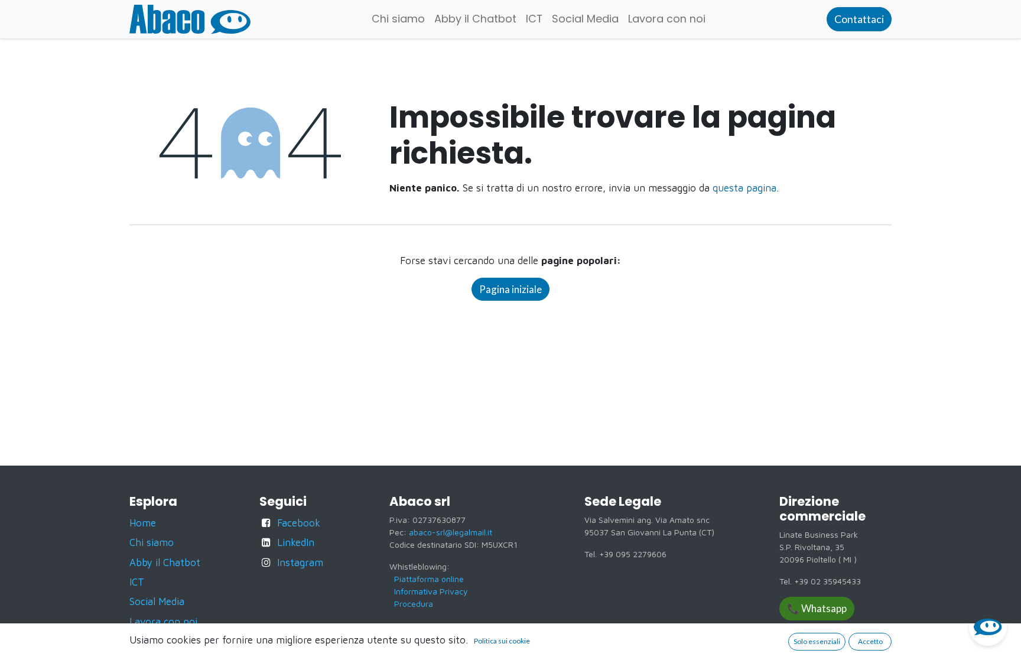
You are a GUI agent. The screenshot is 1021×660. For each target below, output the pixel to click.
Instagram (300, 562)
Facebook (298, 523)
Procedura (413, 604)
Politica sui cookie (502, 640)
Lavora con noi (163, 622)
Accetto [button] (870, 641)
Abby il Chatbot (164, 562)
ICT (136, 582)
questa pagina (744, 188)
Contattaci (859, 18)
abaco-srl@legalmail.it (450, 532)
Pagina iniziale (510, 289)
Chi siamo (151, 542)
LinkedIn (295, 542)
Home (142, 523)
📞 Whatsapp (817, 608)
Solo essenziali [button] (817, 641)
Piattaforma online (429, 579)
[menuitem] (398, 19)
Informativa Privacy (431, 591)
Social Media (156, 601)
